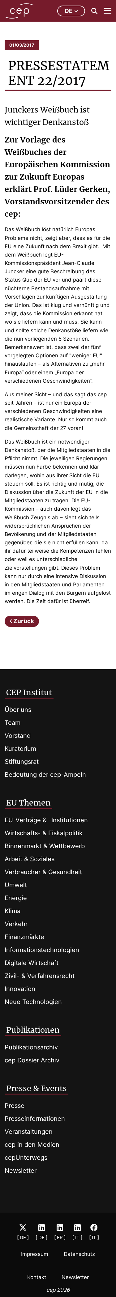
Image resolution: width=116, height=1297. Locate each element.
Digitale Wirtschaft (31, 963)
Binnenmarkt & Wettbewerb (45, 846)
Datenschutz (79, 1254)
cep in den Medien (32, 1144)
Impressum (34, 1254)
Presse (14, 1105)
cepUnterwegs (26, 1157)
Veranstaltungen (29, 1131)
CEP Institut (29, 692)
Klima (12, 911)
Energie (16, 898)
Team (12, 722)
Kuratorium (20, 748)
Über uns (18, 709)
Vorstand (18, 735)
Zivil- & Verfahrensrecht (40, 976)
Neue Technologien (33, 1002)
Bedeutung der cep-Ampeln (45, 774)
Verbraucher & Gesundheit (43, 872)
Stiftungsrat (22, 761)
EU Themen (28, 803)
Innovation (20, 989)
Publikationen (33, 1030)
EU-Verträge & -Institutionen (46, 820)
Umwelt (16, 885)
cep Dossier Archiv (32, 1060)
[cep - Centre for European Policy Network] (19, 11)
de (69, 11)
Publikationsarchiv (31, 1047)
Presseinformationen (35, 1118)
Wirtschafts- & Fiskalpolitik (44, 833)
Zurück (23, 621)
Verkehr (16, 924)
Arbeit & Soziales (29, 859)
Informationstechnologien (42, 950)
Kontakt (36, 1277)
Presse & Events (36, 1088)
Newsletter (21, 1170)
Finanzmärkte (24, 937)
